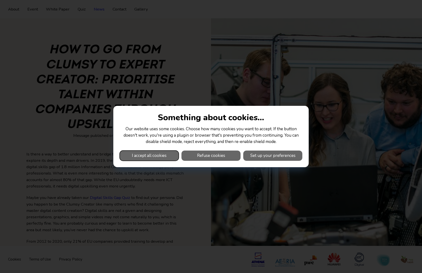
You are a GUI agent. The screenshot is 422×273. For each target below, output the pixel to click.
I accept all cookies (149, 155)
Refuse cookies (211, 155)
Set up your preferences (272, 155)
